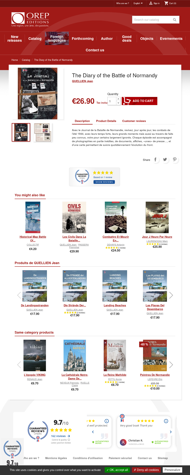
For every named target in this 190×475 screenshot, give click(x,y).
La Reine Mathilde (115, 375)
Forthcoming (83, 38)
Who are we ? (122, 3)
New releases (14, 38)
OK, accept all (118, 469)
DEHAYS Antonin (116, 244)
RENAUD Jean (34, 379)
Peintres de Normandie (155, 375)
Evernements (171, 38)
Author (107, 38)
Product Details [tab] (106, 121)
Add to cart (139, 101)
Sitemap (163, 458)
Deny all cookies (147, 469)
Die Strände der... (75, 305)
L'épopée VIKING (34, 375)
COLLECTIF (33, 244)
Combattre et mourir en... (116, 238)
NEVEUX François (69, 382)
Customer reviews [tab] (134, 121)
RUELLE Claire (81, 384)
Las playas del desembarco (155, 307)
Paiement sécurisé (120, 458)
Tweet (165, 159)
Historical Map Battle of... (33, 238)
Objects (146, 38)
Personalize (172, 469)
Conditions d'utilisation (88, 458)
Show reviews (104, 182)
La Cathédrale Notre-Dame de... (75, 376)
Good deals (127, 38)
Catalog (35, 38)
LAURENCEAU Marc (157, 241)
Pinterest (174, 159)
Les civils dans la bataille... (74, 238)
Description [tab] (82, 121)
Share (155, 159)
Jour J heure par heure (157, 237)
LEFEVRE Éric (155, 379)
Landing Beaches (115, 305)
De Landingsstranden (35, 305)
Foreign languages (57, 38)
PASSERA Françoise (79, 246)
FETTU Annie (115, 379)
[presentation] (19, 295)
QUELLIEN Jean (82, 81)
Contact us (95, 49)
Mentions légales (56, 458)
